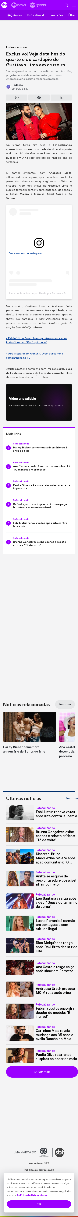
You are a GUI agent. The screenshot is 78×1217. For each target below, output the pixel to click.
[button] (29, 736)
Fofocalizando (16, 47)
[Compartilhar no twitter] (61, 98)
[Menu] (74, 5)
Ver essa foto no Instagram (25, 253)
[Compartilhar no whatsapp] (16, 98)
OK (39, 1204)
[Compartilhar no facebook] (39, 98)
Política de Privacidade (32, 1195)
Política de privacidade (39, 1170)
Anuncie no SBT (39, 1163)
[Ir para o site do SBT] (59, 1152)
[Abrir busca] (66, 5)
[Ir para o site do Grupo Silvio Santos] (33, 1152)
